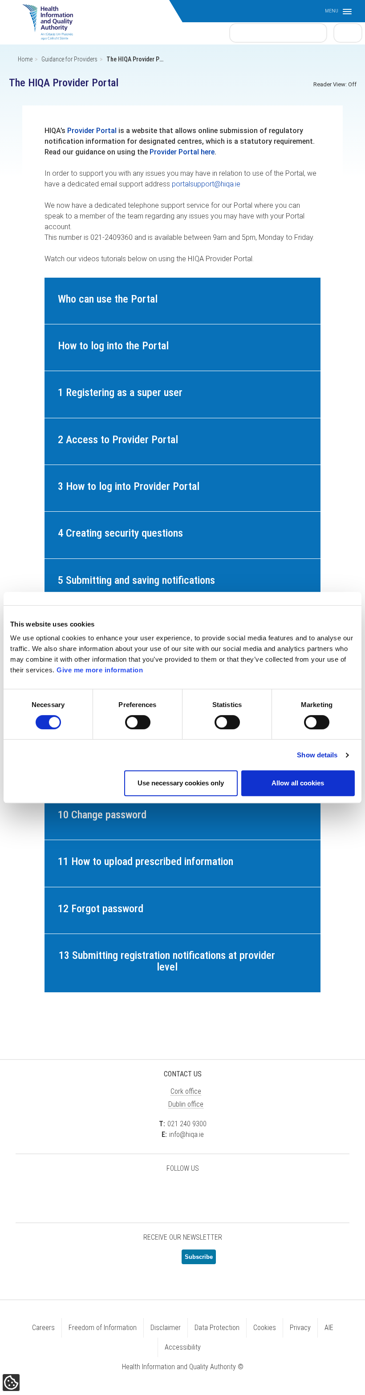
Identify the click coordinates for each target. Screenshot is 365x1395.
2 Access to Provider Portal (118, 439)
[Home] (52, 18)
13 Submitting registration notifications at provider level (167, 961)
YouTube (205, 1192)
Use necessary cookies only (181, 783)
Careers (43, 1327)
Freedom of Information (103, 1327)
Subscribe (199, 1256)
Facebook (160, 1192)
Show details (317, 755)
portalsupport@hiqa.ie (206, 184)
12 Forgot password (100, 908)
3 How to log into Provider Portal (128, 486)
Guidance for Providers (69, 59)
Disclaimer (165, 1327)
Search (348, 32)
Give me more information (100, 670)
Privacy (300, 1327)
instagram (227, 1192)
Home (25, 59)
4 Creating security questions (120, 533)
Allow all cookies (298, 783)
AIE (328, 1327)
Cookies (264, 1327)
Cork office (185, 1091)
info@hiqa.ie (186, 1134)
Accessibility (183, 1347)
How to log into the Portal (113, 346)
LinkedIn (182, 1192)
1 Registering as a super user (120, 392)
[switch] (137, 722)
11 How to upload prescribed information (145, 861)
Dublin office (185, 1104)
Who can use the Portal (108, 299)
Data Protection (217, 1327)
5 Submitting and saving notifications (136, 580)
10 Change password (102, 815)
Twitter (138, 1192)
